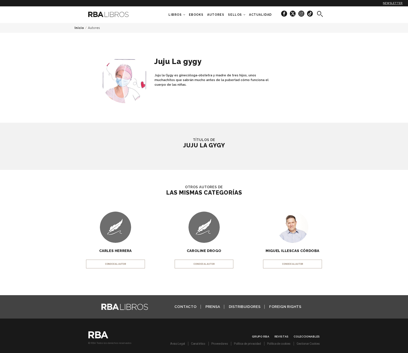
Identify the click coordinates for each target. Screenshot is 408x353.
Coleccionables (307, 336)
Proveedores (219, 343)
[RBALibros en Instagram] (301, 13)
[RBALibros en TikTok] (310, 13)
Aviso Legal (177, 343)
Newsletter (393, 3)
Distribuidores (245, 307)
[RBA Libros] (114, 14)
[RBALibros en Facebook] (284, 13)
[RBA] (98, 337)
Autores (94, 28)
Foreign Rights (285, 307)
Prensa (212, 307)
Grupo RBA (260, 336)
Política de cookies (278, 343)
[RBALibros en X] (293, 13)
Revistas (282, 336)
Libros (175, 14)
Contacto (185, 307)
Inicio (79, 28)
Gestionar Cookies (308, 343)
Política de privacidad (247, 343)
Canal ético (198, 343)
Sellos (235, 14)
